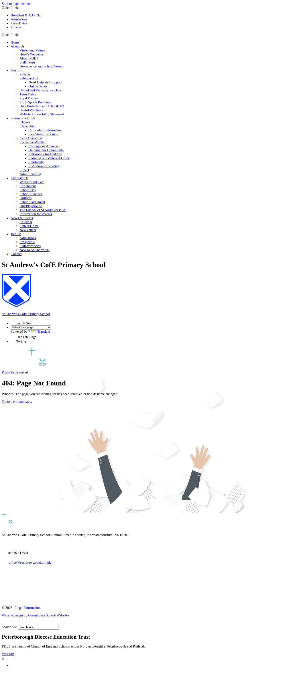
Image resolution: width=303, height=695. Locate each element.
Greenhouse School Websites (48, 615)
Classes (25, 122)
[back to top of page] (4, 623)
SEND (24, 170)
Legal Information (28, 608)
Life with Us (19, 178)
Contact (16, 254)
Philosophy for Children (45, 154)
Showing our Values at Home (49, 158)
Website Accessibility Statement (42, 114)
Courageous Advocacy (44, 146)
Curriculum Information (45, 130)
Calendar (26, 222)
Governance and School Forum (41, 66)
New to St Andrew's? (34, 250)
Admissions (19, 19)
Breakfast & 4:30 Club (26, 15)
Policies (16, 27)
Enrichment (28, 186)
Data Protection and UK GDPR (42, 106)
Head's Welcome (31, 54)
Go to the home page (16, 401)
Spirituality (36, 162)
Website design (12, 615)
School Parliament (32, 202)
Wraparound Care (32, 182)
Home (15, 42)
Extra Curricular (31, 138)
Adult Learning (30, 174)
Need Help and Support (45, 82)
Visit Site (8, 654)
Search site (9, 627)
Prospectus (27, 242)
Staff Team (27, 62)
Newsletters (28, 230)
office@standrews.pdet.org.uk (30, 562)
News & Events (22, 218)
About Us (17, 46)
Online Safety (38, 86)
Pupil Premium (30, 98)
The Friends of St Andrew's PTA (43, 210)
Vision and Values (32, 50)
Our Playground (31, 206)
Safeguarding (29, 78)
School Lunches (31, 194)
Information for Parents (36, 214)
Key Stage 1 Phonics (43, 134)
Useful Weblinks (31, 110)
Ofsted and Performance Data (40, 90)
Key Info (17, 70)
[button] (21, 34)
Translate (43, 331)
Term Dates (19, 23)
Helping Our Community (46, 150)
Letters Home (29, 226)
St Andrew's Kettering (43, 166)
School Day (28, 190)
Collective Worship (33, 142)
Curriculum (27, 126)
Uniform (25, 198)
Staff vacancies (30, 246)
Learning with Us (23, 118)
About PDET (29, 58)
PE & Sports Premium (35, 102)
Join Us (16, 234)
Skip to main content (16, 4)
